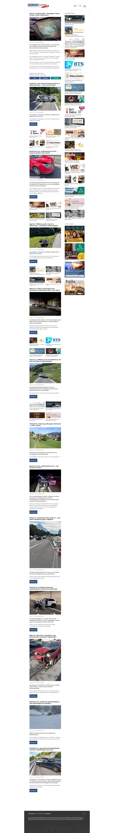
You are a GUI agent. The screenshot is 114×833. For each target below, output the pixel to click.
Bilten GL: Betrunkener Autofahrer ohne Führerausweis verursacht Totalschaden (42, 636)
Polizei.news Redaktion (39, 42)
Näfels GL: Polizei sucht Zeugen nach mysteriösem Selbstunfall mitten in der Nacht (44, 289)
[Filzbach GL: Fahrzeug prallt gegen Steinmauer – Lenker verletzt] (45, 437)
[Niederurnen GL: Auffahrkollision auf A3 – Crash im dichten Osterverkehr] (45, 167)
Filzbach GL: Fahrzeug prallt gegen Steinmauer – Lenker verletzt (45, 424)
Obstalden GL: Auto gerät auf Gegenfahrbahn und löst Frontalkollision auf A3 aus (44, 749)
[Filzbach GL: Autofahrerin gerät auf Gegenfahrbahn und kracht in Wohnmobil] (45, 603)
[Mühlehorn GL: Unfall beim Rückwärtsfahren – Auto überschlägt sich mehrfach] (45, 717)
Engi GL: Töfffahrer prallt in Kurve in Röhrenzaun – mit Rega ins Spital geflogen (43, 224)
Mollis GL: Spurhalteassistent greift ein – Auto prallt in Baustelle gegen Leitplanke (44, 518)
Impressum (31, 813)
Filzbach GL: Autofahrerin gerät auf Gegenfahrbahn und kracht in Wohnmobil (43, 588)
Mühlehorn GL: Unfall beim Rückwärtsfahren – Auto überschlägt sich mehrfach (44, 702)
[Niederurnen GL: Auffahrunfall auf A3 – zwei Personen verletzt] (45, 481)
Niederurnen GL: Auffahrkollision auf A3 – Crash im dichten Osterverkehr (43, 152)
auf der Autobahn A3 (48, 572)
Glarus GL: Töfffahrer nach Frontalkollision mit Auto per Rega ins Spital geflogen (45, 360)
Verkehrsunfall (39, 116)
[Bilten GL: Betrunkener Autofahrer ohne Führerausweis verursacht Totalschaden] (45, 660)
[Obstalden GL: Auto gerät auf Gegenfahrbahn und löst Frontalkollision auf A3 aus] (45, 763)
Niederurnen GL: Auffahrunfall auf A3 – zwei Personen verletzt (44, 466)
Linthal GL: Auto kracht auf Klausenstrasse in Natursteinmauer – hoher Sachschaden (44, 84)
